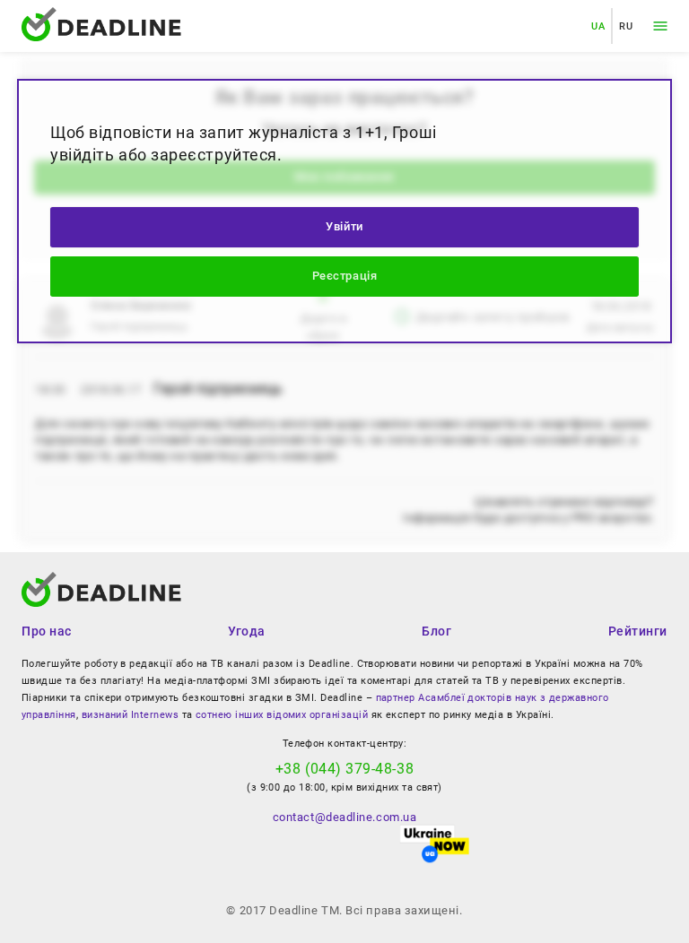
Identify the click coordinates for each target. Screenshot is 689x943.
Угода (247, 631)
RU (625, 26)
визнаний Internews (130, 715)
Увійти (344, 226)
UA (598, 26)
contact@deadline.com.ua (344, 817)
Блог (436, 631)
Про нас (47, 631)
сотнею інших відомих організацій (282, 715)
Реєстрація (344, 275)
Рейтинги (637, 631)
